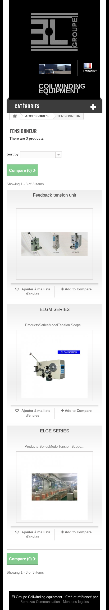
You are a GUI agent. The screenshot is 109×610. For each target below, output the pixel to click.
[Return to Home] (15, 116)
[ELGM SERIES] (54, 365)
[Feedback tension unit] (54, 244)
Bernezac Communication (40, 602)
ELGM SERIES (55, 309)
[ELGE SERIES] (54, 487)
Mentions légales (76, 602)
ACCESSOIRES (36, 116)
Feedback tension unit (54, 195)
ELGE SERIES (54, 430)
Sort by (13, 154)
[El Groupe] (54, 32)
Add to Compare (78, 289)
